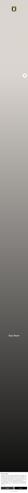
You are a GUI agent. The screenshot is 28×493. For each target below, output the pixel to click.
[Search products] (25, 75)
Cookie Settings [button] (14, 491)
